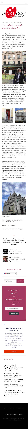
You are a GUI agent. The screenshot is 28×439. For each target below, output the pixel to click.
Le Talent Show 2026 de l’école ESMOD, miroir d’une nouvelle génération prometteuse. (12, 375)
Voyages (19, 22)
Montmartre (23, 242)
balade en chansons (19, 240)
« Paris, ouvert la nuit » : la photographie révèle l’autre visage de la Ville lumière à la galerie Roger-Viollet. (13, 367)
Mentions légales (18, 414)
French (8, 273)
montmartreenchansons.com (15, 229)
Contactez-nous (20, 408)
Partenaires (8, 414)
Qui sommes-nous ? (9, 408)
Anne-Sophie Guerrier (8, 240)
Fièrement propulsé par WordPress (16, 418)
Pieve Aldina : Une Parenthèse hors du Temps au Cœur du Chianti (14, 380)
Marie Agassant (15, 242)
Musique (13, 22)
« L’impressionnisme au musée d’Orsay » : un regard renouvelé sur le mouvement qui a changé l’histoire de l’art (14, 393)
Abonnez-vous (14, 313)
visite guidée (14, 244)
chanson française (6, 242)
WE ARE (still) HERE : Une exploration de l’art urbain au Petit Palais (13, 385)
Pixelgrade (18, 420)
